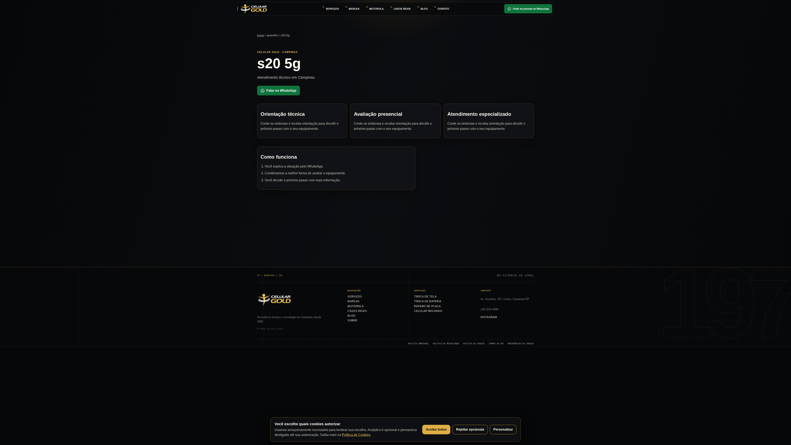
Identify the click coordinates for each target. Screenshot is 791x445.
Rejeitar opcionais (470, 429)
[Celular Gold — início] (253, 8)
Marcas (354, 9)
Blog (424, 9)
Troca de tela (425, 296)
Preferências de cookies (521, 343)
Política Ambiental (418, 343)
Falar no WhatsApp (281, 90)
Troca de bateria (427, 301)
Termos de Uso (496, 343)
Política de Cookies (474, 343)
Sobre (352, 320)
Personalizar (503, 429)
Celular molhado (428, 311)
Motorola (376, 9)
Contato (443, 9)
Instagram (489, 317)
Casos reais (402, 9)
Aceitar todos (436, 429)
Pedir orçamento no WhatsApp (531, 8)
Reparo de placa (427, 306)
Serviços (332, 9)
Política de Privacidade (446, 343)
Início (260, 35)
